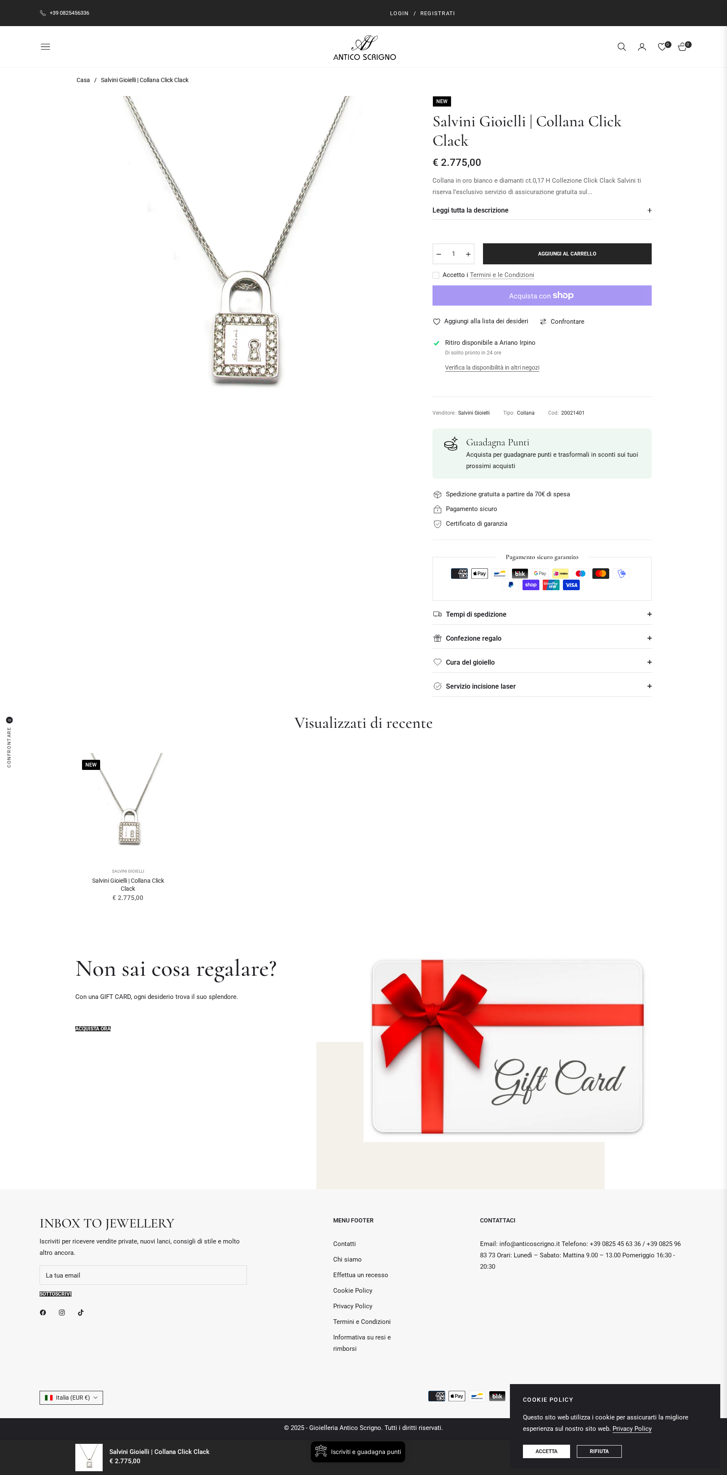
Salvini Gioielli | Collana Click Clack (128, 884)
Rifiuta (599, 1451)
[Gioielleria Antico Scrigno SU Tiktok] (82, 1312)
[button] (622, 46)
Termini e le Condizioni (502, 275)
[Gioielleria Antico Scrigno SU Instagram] (63, 1312)
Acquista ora (93, 1028)
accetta (546, 1451)
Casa (83, 80)
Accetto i (488, 275)
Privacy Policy (352, 1306)
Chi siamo (347, 1259)
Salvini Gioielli (128, 871)
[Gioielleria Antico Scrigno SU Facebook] (45, 1312)
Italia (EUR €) (73, 1397)
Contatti (344, 1244)
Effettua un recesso (360, 1275)
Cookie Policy (352, 1290)
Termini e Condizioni (362, 1322)
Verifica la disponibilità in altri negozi (492, 367)
